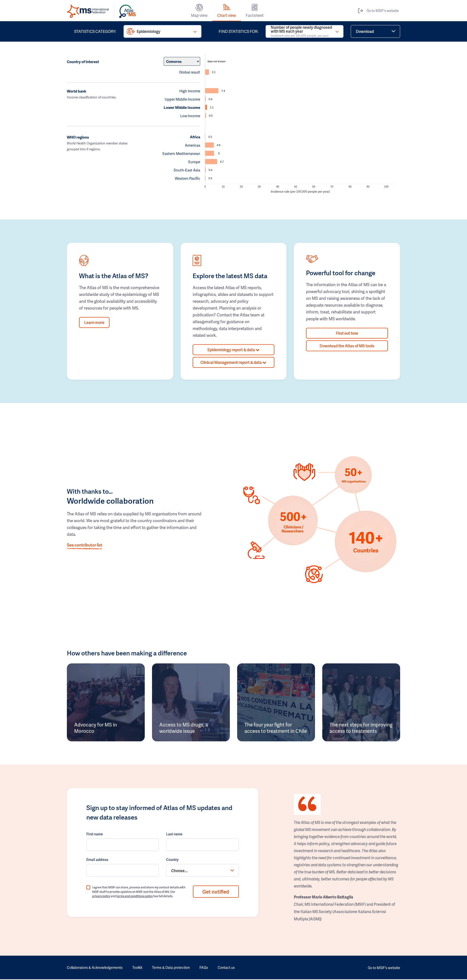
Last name (174, 834)
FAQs (203, 967)
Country (172, 859)
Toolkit (137, 967)
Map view (199, 15)
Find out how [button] (347, 333)
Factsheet (255, 15)
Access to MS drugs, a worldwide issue (183, 727)
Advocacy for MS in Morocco (95, 727)
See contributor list (84, 545)
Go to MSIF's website (383, 10)
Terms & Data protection (171, 967)
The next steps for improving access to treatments (361, 727)
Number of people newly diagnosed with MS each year (301, 31)
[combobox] (202, 870)
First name (94, 834)
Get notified (215, 891)
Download (365, 31)
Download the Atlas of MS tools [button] (347, 346)
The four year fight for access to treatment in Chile (275, 727)
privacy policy (101, 896)
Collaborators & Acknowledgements (95, 967)
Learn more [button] (94, 322)
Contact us (226, 967)
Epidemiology (148, 31)
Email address (97, 859)
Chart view (226, 15)
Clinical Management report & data (231, 362)
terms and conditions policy (134, 896)
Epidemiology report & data (231, 349)
